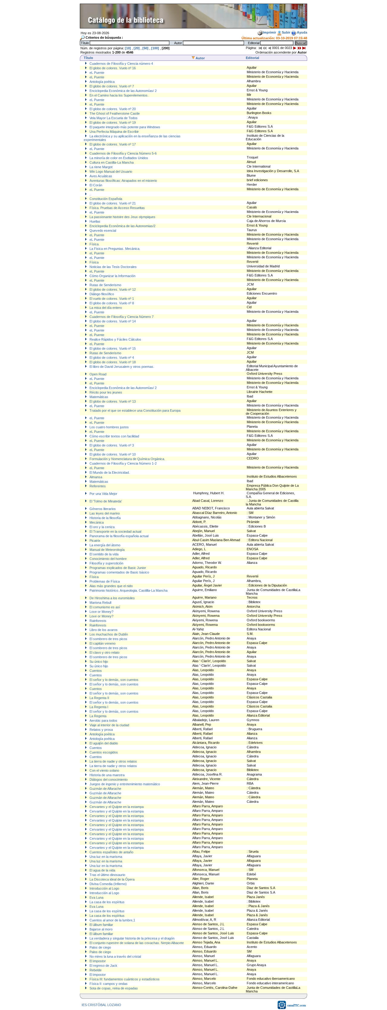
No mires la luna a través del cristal (115, 956)
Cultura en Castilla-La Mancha (111, 162)
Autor (200, 58)
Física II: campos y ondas (108, 983)
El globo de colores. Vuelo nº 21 (112, 203)
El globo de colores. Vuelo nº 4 (111, 357)
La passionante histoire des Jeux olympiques (122, 217)
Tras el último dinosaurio (107, 875)
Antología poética (102, 81)
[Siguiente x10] (299, 48)
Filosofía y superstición (106, 563)
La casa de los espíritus (107, 902)
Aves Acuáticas (100, 176)
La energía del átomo (104, 545)
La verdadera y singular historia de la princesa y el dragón (131, 938)
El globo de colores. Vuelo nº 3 (111, 445)
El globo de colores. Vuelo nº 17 (112, 144)
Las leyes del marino (104, 513)
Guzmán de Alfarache (105, 788)
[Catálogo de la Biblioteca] (193, 27)
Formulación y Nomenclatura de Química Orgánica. (127, 459)
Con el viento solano (104, 770)
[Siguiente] (295, 48)
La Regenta (97, 716)
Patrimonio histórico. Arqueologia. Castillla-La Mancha (128, 590)
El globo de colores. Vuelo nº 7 (111, 86)
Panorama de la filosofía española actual (118, 536)
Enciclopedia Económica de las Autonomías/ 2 (123, 91)
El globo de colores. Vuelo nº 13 (112, 401)
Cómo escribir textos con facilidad (114, 436)
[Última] (304, 48)
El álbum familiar (101, 925)
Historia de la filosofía (105, 518)
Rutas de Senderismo (105, 285)
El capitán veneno (102, 643)
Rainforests (97, 621)
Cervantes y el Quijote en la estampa (116, 807)
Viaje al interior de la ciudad (109, 725)
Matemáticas (98, 397)
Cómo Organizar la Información (112, 276)
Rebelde (95, 970)
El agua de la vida (102, 870)
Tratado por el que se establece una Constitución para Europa (134, 410)
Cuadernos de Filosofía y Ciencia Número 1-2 (123, 463)
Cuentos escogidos (103, 752)
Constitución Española (105, 199)
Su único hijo (98, 661)
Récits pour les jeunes (105, 392)
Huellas (94, 221)
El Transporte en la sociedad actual (115, 531)
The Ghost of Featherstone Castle (114, 113)
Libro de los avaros (103, 630)
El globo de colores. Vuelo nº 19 (112, 122)
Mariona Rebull (100, 602)
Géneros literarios (102, 509)
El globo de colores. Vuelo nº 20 (112, 109)
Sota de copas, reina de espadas (113, 988)
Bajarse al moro (100, 929)
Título (88, 58)
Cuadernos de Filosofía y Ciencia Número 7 (121, 317)
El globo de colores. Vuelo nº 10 (112, 454)
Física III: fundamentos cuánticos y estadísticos (124, 979)
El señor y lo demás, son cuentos (113, 680)
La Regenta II (99, 698)
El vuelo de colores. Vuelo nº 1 (111, 298)
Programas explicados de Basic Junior (117, 568)
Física (94, 262)
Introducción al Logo (104, 888)
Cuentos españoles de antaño (111, 852)
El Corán (95, 185)
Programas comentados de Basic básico (119, 572)
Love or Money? (101, 611)
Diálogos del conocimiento (108, 779)
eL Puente (96, 72)
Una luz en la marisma (105, 856)
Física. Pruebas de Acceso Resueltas (117, 208)
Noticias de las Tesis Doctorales (113, 267)
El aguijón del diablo (103, 743)
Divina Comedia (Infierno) (108, 884)
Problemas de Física (104, 581)
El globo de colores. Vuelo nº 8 (111, 303)
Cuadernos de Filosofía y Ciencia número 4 (121, 63)
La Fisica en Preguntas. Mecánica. (114, 248)
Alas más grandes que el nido (111, 586)
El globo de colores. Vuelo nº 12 (112, 289)
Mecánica (96, 522)
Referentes (97, 486)
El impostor (97, 961)
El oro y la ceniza (102, 527)
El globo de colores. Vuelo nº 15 (112, 348)
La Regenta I (98, 707)
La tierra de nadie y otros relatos (113, 761)
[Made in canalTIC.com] (292, 1008)
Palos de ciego (100, 947)
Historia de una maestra (107, 775)
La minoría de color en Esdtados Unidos (118, 158)
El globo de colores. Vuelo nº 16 (112, 68)
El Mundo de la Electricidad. (109, 472)
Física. (94, 244)
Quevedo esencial (102, 230)
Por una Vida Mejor (103, 493)
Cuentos (95, 670)
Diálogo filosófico (101, 294)
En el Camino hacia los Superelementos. (118, 95)
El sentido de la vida (104, 554)
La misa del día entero (105, 307)
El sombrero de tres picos (108, 639)
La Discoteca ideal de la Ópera (112, 879)
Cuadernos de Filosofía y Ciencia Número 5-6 (123, 153)
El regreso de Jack (103, 965)
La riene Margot (100, 167)
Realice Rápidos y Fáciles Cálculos (115, 339)
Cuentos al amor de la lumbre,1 (112, 920)
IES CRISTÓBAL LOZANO (101, 1005)
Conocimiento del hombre (108, 559)
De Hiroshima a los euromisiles (112, 598)
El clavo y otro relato (104, 652)
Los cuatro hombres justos (109, 427)
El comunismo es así (104, 607)
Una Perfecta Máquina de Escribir (114, 131)
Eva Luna (96, 897)
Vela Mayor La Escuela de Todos (113, 118)
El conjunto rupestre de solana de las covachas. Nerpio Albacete (136, 943)
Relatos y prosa (101, 729)
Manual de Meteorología (107, 549)
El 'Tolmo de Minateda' (105, 501)
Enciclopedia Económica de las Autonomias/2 (122, 226)
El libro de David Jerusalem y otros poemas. (121, 366)
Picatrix (94, 540)
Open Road (97, 374)
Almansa (95, 477)
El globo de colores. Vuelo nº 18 (112, 362)
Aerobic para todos (103, 720)
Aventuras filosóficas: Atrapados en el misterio (123, 180)
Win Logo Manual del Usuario (110, 171)
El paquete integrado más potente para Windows (124, 127)
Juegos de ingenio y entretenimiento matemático (124, 784)
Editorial (252, 58)
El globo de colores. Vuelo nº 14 (112, 321)
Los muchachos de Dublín (108, 634)
